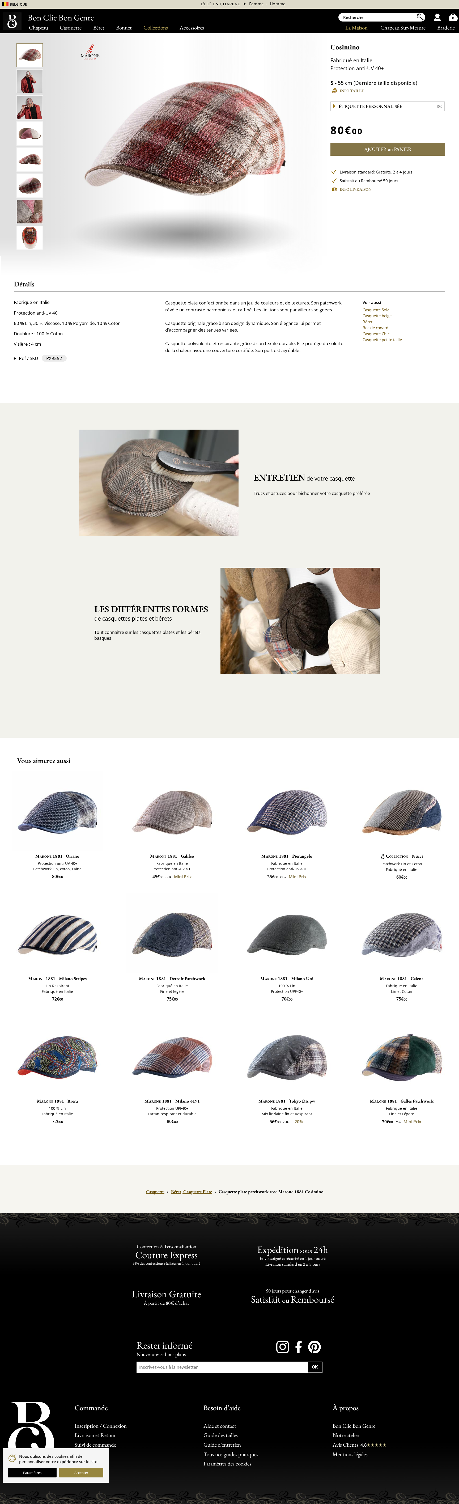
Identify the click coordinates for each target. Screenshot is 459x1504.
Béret (98, 27)
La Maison (356, 27)
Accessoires (192, 27)
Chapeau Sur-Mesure (403, 27)
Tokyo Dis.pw (286, 1101)
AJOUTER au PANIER (388, 149)
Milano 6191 (171, 1101)
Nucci (404, 856)
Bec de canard (375, 327)
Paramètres (32, 1472)
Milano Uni (286, 978)
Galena (401, 978)
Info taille (352, 90)
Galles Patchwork (401, 1101)
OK (315, 1367)
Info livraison (356, 189)
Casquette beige (377, 315)
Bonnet (124, 27)
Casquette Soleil (377, 309)
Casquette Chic (376, 333)
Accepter (81, 1472)
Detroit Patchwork (172, 978)
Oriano (57, 856)
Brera (57, 1101)
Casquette (71, 27)
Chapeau (38, 27)
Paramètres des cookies (227, 1463)
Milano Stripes (57, 978)
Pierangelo (286, 856)
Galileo (172, 856)
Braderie (446, 27)
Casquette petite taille (382, 339)
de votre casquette (304, 477)
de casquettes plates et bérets (151, 612)
